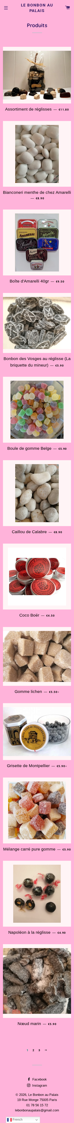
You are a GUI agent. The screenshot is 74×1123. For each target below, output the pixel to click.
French (17, 1119)
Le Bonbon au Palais (37, 8)
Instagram (39, 1085)
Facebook (39, 1079)
